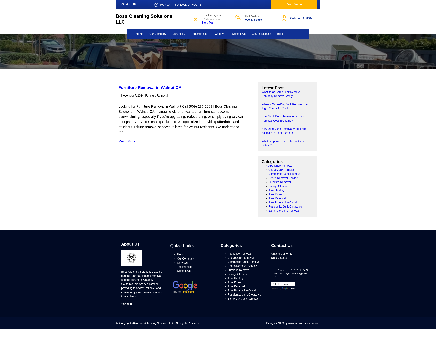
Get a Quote (294, 4)
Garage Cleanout (278, 186)
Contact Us (184, 270)
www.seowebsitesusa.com (304, 323)
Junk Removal (277, 198)
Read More (127, 141)
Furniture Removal (156, 95)
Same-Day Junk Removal (283, 210)
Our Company (185, 258)
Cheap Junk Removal (281, 169)
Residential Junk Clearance (285, 206)
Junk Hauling (276, 190)
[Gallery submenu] (225, 34)
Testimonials (184, 266)
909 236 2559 (253, 19)
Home (180, 254)
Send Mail (207, 22)
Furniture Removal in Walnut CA (150, 87)
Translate (292, 288)
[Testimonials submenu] (208, 34)
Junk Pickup (275, 194)
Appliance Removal (280, 165)
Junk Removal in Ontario (283, 202)
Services (182, 262)
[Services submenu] (184, 34)
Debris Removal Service (283, 177)
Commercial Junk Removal (284, 173)
